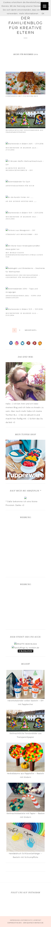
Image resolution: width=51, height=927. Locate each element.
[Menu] (44, 6)
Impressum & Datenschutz (21, 920)
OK (43, 13)
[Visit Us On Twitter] (23, 345)
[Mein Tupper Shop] (25, 479)
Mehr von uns (27, 904)
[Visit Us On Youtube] (34, 345)
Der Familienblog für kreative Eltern (25, 25)
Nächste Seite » (31, 330)
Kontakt (37, 920)
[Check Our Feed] (40, 345)
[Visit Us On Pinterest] (28, 345)
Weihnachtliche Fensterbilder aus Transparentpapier (24, 131)
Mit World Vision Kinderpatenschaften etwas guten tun (24, 255)
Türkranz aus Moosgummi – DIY (22, 234)
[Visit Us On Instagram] (17, 345)
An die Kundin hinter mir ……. (21, 201)
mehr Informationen (28, 13)
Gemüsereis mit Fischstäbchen (22, 96)
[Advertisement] (25, 548)
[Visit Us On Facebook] (11, 345)
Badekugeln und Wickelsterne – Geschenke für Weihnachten (23, 276)
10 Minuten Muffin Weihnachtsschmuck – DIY (19, 169)
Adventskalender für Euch (20, 186)
